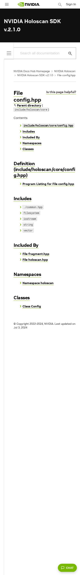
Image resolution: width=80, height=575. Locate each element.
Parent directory (29, 105)
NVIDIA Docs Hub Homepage (32, 71)
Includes (29, 131)
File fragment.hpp (36, 254)
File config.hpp (66, 75)
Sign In (71, 4)
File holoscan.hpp (35, 260)
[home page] (29, 4)
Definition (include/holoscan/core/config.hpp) (44, 169)
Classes (28, 149)
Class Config (32, 306)
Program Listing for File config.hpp (48, 184)
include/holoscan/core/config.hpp (48, 125)
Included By (31, 137)
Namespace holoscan (38, 283)
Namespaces (32, 143)
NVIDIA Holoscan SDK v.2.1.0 (35, 75)
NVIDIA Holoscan (64, 71)
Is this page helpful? (61, 92)
